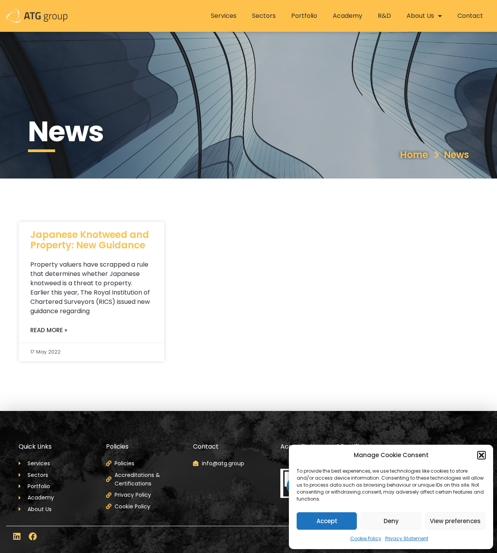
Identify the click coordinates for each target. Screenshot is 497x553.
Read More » (48, 330)
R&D (384, 15)
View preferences (455, 521)
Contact (470, 15)
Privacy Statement (406, 538)
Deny (391, 521)
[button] (481, 455)
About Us (420, 15)
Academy (347, 15)
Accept (326, 521)
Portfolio (304, 15)
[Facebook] (33, 536)
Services (223, 15)
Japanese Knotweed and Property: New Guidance (89, 239)
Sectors (264, 15)
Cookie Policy (365, 538)
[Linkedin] (16, 536)
